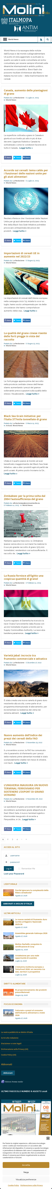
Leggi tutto (25, 148)
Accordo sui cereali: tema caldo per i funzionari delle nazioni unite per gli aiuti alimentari (26, 173)
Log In (9, 868)
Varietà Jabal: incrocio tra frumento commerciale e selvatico (25, 657)
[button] (48, 1138)
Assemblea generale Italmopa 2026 (31, 933)
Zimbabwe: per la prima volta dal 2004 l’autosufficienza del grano (24, 497)
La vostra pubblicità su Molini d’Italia (17, 1032)
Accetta (26, 1165)
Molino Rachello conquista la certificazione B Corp (28, 945)
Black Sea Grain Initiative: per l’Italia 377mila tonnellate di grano (25, 417)
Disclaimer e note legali (11, 1043)
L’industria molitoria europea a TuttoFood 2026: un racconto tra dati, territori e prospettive (30, 969)
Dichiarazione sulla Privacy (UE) (14, 1049)
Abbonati (8, 1073)
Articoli (9, 426)
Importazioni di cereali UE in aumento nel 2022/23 (21, 255)
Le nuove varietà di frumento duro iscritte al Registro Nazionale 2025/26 (31, 921)
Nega (26, 1172)
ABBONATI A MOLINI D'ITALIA (17, 903)
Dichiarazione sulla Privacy (31, 1185)
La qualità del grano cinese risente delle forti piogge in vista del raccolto (25, 336)
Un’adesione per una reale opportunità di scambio (27, 956)
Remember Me (28, 869)
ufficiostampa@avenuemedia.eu (26, 503)
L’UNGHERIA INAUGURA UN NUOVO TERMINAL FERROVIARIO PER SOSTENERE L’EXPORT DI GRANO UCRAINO (26, 790)
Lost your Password (14, 874)
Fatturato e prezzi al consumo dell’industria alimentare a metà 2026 (30, 1012)
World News (11, 100)
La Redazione (18, 98)
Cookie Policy (13, 1185)
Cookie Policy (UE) (8, 1055)
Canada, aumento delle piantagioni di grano (26, 92)
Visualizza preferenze (26, 1179)
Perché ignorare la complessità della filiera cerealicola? (31, 891)
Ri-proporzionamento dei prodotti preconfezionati (31, 991)
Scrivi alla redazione (9, 1038)
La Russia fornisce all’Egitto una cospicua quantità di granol (23, 577)
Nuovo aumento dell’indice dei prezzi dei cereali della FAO (23, 737)
